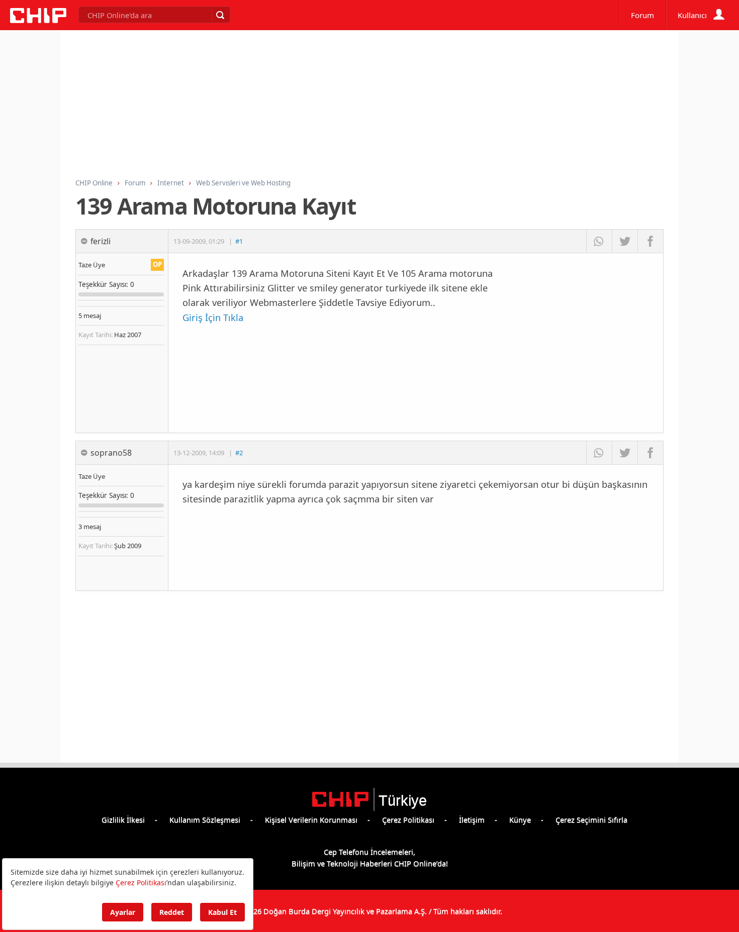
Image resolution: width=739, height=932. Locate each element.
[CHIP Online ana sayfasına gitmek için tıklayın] (38, 20)
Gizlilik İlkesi (123, 819)
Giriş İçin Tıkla (212, 317)
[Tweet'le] (624, 241)
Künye (520, 819)
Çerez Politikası (408, 819)
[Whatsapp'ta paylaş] (599, 241)
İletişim (472, 819)
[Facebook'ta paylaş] (650, 241)
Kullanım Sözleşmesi (204, 819)
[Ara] (220, 15)
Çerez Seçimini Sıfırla (591, 819)
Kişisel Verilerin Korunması (311, 819)
